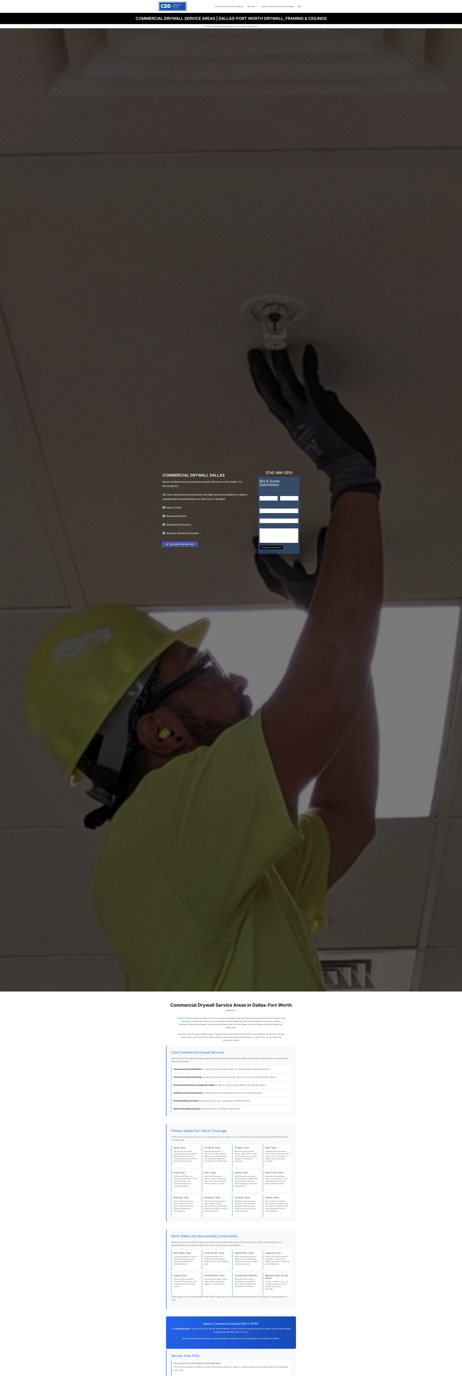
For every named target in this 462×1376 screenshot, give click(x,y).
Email (263, 507)
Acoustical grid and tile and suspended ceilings (194, 1085)
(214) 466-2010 (182, 1328)
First (261, 502)
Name (263, 494)
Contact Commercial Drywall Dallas (277, 6)
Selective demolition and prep (187, 1109)
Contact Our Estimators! (271, 547)
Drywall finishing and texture (186, 1101)
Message (265, 526)
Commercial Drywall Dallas (188, 1018)
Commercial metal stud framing (187, 1077)
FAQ (299, 6)
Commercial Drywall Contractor (229, 6)
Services (251, 6)
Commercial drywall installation (187, 1069)
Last (281, 502)
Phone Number (267, 517)
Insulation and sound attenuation (188, 1093)
